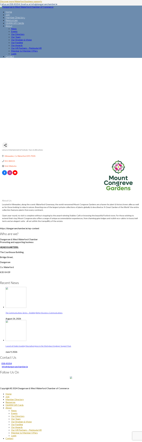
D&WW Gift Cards (15, 405)
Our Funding (17, 424)
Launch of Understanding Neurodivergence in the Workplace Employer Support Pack (38, 346)
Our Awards (17, 427)
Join (7, 396)
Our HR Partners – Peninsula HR (26, 430)
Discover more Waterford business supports (21, 1)
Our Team (16, 419)
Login (13, 435)
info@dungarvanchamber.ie (15, 366)
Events (14, 413)
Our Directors (17, 416)
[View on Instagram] (9, 174)
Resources (10, 402)
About (9, 407)
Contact (9, 438)
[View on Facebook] (4, 174)
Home (9, 393)
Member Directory (15, 399)
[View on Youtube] (15, 174)
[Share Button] (5, 145)
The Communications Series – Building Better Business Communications (34, 313)
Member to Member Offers (24, 432)
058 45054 (6, 363)
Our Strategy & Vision (21, 421)
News (14, 410)
